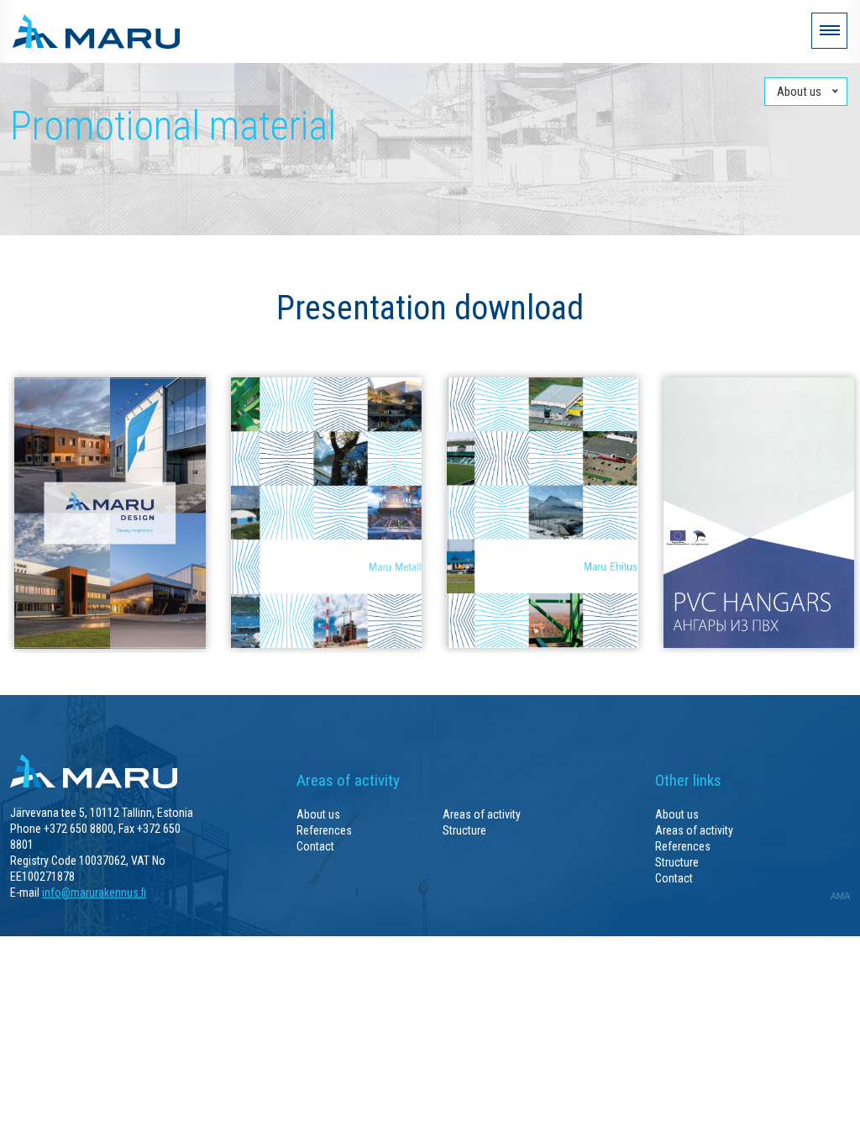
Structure (464, 830)
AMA (840, 896)
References (324, 830)
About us (318, 814)
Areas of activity (482, 814)
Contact (315, 846)
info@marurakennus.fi (94, 892)
